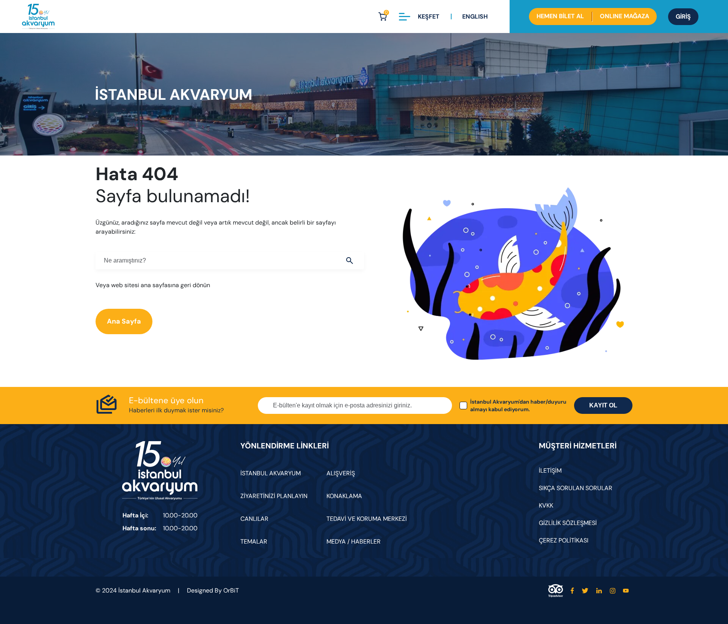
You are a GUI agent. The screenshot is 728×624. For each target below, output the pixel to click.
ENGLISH (475, 16)
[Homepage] (38, 16)
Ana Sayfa (124, 321)
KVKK (546, 505)
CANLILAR (254, 519)
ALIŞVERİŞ (340, 473)
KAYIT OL (603, 405)
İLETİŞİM (550, 471)
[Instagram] (612, 590)
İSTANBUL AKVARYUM (270, 473)
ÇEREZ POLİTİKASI (563, 540)
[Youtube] (625, 590)
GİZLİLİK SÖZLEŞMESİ (568, 523)
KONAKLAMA (344, 496)
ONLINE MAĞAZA (624, 16)
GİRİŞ (683, 16)
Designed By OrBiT (213, 590)
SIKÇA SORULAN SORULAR (575, 488)
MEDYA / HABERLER (353, 541)
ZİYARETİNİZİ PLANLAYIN (274, 496)
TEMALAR (253, 541)
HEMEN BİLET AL (560, 16)
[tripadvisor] (555, 590)
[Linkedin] (599, 590)
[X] (585, 590)
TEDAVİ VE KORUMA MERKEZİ (366, 519)
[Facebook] (572, 590)
